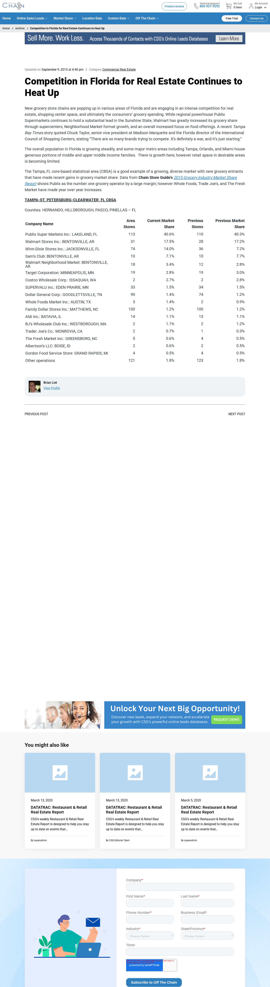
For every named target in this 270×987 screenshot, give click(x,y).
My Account (261, 3)
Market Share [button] (63, 18)
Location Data (92, 18)
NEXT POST (236, 414)
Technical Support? (210, 3)
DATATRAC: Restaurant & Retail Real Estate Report (59, 809)
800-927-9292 (210, 6)
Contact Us (256, 18)
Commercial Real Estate (119, 69)
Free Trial (232, 18)
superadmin (40, 840)
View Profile (51, 388)
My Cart (238, 3)
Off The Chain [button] (145, 18)
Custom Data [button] (117, 18)
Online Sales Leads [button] (30, 18)
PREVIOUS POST (36, 414)
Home (6, 18)
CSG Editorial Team (119, 840)
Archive (20, 28)
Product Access (174, 6)
